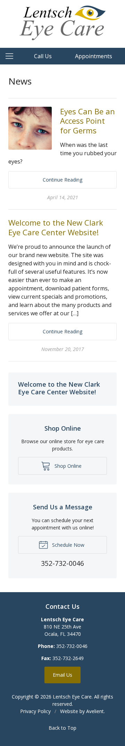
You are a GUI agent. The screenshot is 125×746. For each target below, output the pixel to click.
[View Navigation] (11, 56)
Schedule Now (67, 545)
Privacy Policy (35, 711)
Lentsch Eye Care (72, 696)
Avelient (95, 711)
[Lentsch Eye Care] (62, 23)
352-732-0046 (72, 646)
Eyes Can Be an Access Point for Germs (87, 120)
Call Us (43, 56)
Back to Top (62, 728)
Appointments (93, 56)
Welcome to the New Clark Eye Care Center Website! (55, 227)
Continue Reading (62, 179)
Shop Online (67, 466)
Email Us (62, 675)
